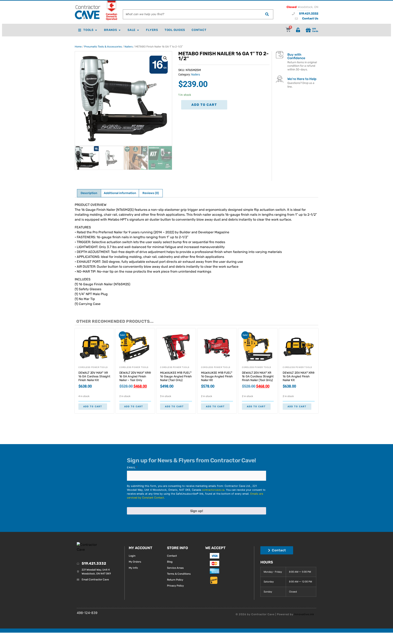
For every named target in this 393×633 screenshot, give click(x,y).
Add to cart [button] (92, 406)
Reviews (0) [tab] (150, 193)
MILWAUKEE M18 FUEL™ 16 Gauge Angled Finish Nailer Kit (217, 376)
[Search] (267, 14)
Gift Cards (315, 29)
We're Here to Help (301, 79)
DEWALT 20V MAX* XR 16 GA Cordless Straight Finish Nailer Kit (94, 376)
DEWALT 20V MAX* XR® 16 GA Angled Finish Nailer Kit (298, 376)
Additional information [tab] (120, 193)
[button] (165, 58)
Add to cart (204, 105)
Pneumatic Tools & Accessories (103, 46)
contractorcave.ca (213, 489)
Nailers (128, 46)
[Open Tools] (96, 30)
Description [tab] (89, 193)
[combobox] (192, 14)
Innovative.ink (304, 614)
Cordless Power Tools (93, 367)
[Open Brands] (119, 30)
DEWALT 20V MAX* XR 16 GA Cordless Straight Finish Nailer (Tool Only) (258, 376)
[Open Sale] (138, 30)
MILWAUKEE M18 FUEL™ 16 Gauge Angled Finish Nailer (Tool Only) (176, 376)
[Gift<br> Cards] (308, 30)
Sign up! (196, 511)
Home (78, 46)
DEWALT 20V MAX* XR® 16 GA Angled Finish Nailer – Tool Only (135, 376)
